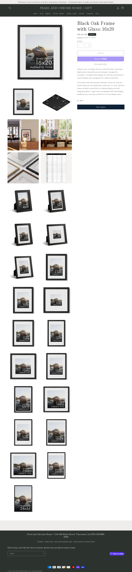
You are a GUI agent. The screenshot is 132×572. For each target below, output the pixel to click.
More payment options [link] (100, 64)
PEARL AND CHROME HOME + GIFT (21, 571)
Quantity (79, 41)
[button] (10, 8)
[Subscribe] (43, 553)
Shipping (79, 37)
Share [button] (81, 100)
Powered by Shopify (37, 571)
